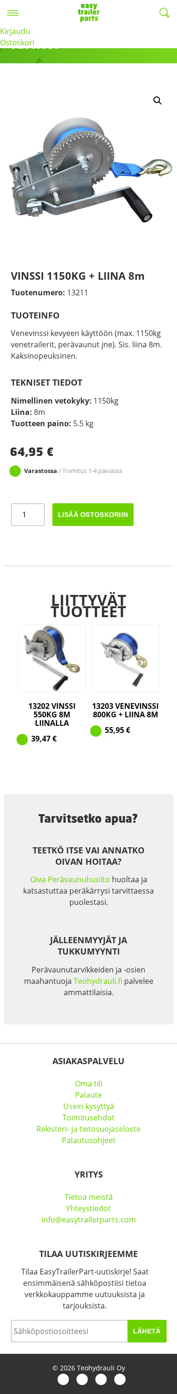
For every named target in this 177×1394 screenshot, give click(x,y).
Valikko (12, 13)
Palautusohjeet (89, 1140)
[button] (157, 100)
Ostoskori (17, 42)
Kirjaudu (15, 31)
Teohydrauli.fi (98, 981)
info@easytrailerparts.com (89, 1219)
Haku (164, 13)
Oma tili (88, 1083)
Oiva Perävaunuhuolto (70, 879)
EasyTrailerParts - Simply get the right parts (88, 13)
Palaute (88, 1095)
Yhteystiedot (88, 1208)
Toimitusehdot (88, 1117)
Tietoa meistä (89, 1197)
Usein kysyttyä (88, 1106)
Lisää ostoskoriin (93, 514)
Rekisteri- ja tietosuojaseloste (88, 1129)
